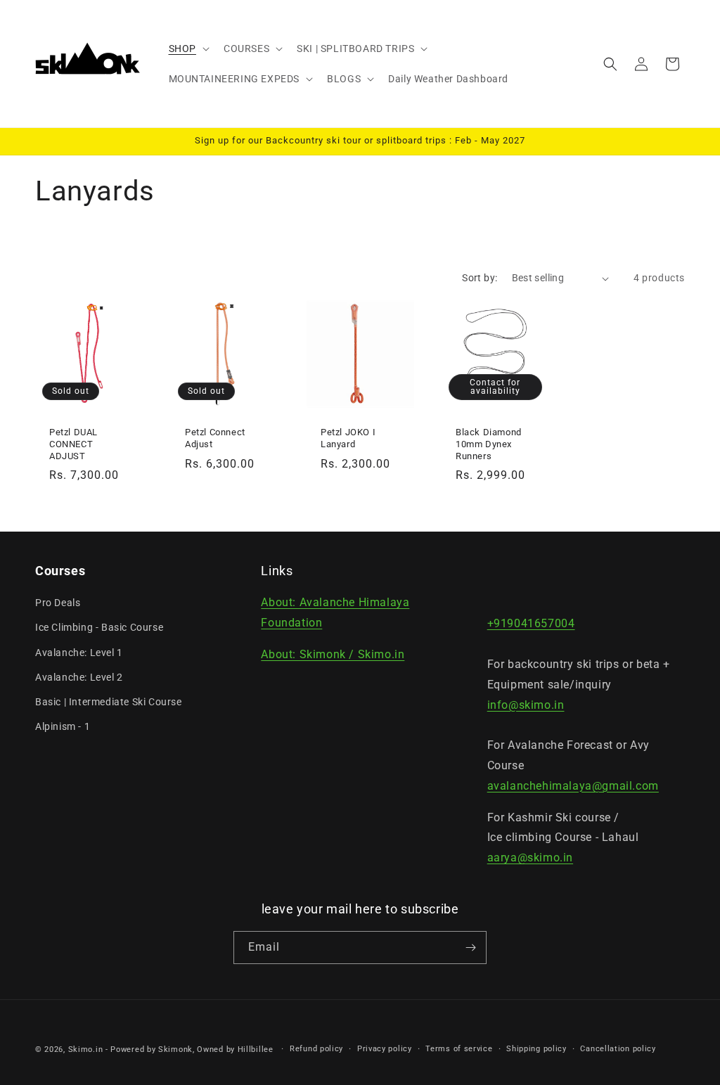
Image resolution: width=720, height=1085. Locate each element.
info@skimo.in (526, 705)
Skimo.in (85, 1049)
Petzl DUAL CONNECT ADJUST (73, 444)
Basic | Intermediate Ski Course (108, 701)
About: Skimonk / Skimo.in (332, 654)
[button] (187, 48)
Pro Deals (57, 602)
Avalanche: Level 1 (79, 652)
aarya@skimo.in (530, 857)
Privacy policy (384, 1048)
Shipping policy (536, 1048)
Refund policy (316, 1048)
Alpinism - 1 (62, 726)
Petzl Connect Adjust (215, 438)
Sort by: (479, 277)
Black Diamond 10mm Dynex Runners (489, 444)
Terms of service (458, 1048)
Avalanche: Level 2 (79, 677)
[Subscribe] (470, 947)
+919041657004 (531, 623)
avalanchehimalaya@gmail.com (573, 785)
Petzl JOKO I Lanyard (348, 438)
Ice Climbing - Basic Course (99, 627)
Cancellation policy (617, 1048)
